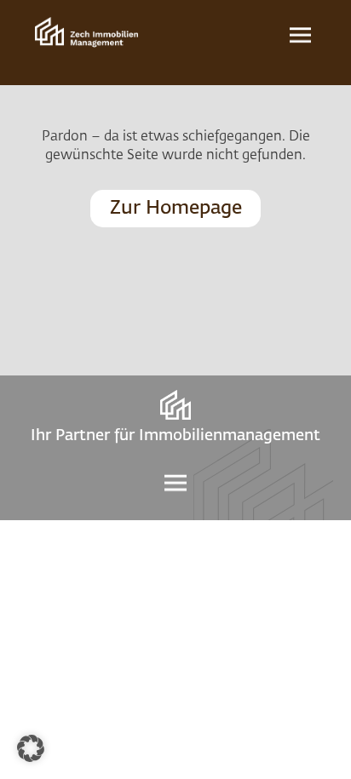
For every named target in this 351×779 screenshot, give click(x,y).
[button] (30, 748)
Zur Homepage (176, 208)
